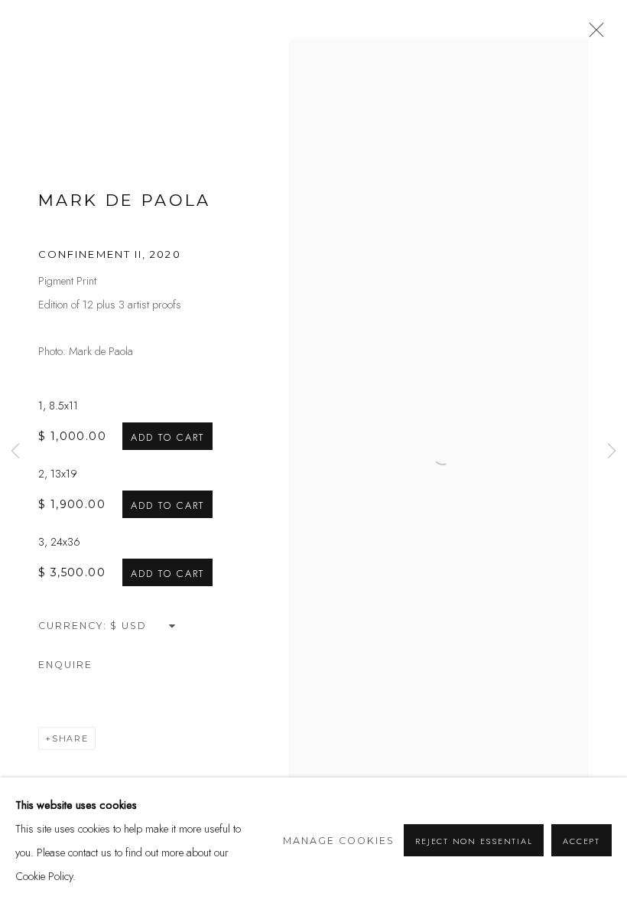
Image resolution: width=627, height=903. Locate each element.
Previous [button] (15, 451)
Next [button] (611, 451)
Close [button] (592, 34)
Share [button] (70, 738)
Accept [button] (581, 841)
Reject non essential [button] (473, 841)
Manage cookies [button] (339, 840)
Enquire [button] (65, 664)
